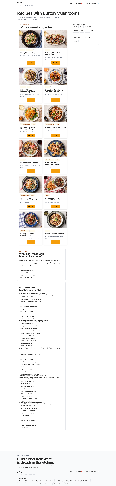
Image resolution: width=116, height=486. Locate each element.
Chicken (76, 34)
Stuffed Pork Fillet (25, 415)
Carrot (87, 34)
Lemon (35, 484)
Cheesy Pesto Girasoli (26, 268)
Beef (82, 34)
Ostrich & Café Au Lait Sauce (27, 379)
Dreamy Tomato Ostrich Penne (28, 335)
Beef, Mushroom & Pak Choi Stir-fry (29, 374)
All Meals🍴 (72, 3)
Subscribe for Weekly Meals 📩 (91, 3)
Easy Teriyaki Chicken (26, 345)
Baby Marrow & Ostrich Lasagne (28, 362)
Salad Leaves (83, 30)
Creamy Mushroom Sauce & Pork (28, 314)
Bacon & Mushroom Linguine (27, 270)
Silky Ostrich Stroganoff (26, 396)
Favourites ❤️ (79, 3)
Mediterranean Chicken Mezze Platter (30, 319)
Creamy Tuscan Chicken (26, 304)
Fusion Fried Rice (24, 428)
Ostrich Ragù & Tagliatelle (27, 381)
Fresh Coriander (78, 37)
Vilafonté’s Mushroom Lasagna (28, 275)
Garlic (80, 26)
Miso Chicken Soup (25, 367)
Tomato (76, 30)
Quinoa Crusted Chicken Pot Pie (28, 306)
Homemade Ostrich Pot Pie (27, 386)
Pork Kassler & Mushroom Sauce (28, 408)
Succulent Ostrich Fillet (26, 343)
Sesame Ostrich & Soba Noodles (28, 371)
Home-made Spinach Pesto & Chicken (30, 364)
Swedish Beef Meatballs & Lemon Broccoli (31, 301)
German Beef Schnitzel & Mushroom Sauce (31, 331)
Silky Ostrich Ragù (25, 383)
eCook (20, 2)
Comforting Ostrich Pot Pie (27, 388)
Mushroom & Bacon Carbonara (28, 425)
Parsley (75, 41)
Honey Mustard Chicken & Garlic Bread (30, 309)
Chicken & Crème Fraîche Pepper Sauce (30, 273)
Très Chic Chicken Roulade (27, 316)
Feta (41, 484)
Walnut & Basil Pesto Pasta (27, 277)
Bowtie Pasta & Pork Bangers (27, 410)
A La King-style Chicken (26, 265)
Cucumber (92, 30)
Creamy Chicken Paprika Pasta (28, 340)
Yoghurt (67, 484)
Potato (60, 484)
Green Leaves (88, 26)
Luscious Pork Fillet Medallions (28, 420)
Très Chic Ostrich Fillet (26, 369)
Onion (75, 26)
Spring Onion (48, 484)
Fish (55, 484)
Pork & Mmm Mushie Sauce (27, 338)
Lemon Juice (88, 37)
